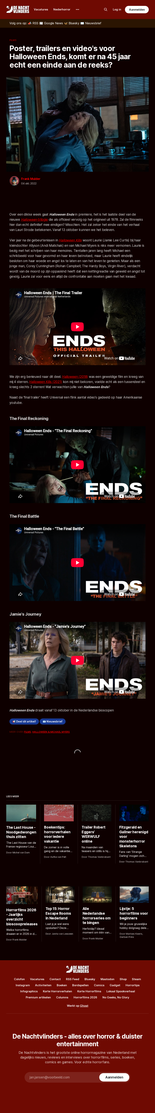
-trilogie (34, 219)
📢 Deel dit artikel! (24, 721)
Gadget (115, 985)
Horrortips (133, 985)
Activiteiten (43, 985)
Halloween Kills (70, 240)
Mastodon (107, 979)
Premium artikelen (38, 997)
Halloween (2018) (75, 377)
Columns (62, 997)
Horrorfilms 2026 (85, 997)
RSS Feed (72, 979)
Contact (55, 979)
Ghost (84, 1005)
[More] (77, 9)
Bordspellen (80, 985)
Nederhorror (61, 9)
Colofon (19, 979)
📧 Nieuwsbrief (52, 721)
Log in (117, 9)
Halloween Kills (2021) (45, 382)
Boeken (62, 985)
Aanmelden (137, 9)
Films (12, 40)
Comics (99, 985)
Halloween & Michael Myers (51, 731)
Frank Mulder (30, 179)
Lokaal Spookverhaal (120, 991)
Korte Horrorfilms (89, 991)
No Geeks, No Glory (115, 997)
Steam (136, 979)
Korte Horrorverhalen (57, 991)
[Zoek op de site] (106, 9)
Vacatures (41, 9)
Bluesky (89, 979)
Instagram (23, 985)
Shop (123, 979)
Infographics (29, 991)
